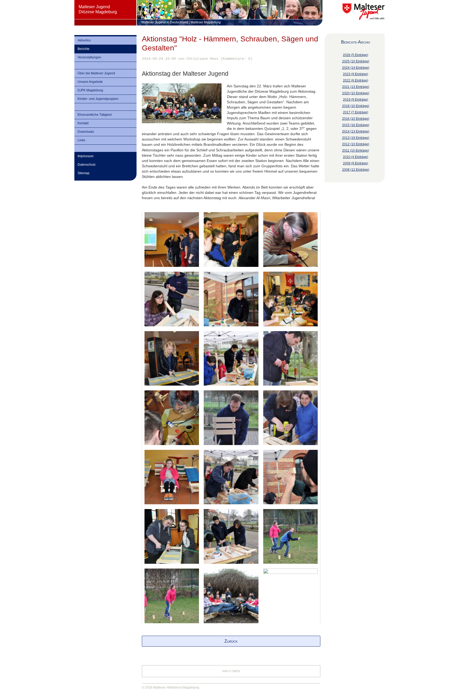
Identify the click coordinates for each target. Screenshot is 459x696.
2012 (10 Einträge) (355, 144)
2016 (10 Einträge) (355, 119)
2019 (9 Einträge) (355, 99)
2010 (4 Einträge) (355, 157)
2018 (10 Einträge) (355, 106)
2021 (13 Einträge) (355, 87)
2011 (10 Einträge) (355, 150)
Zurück (230, 641)
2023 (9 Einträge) (355, 74)
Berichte (84, 49)
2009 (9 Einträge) (355, 163)
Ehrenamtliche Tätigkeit (95, 115)
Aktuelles (84, 40)
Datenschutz (87, 164)
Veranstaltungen (89, 57)
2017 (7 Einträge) (355, 112)
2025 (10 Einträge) (355, 61)
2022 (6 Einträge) (355, 80)
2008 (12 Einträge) (355, 170)
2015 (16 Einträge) (355, 125)
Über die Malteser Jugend (96, 73)
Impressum (86, 156)
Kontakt (83, 123)
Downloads (86, 132)
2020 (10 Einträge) (355, 93)
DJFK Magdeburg (90, 90)
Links (81, 140)
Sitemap (84, 173)
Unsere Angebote (90, 82)
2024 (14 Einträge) (355, 68)
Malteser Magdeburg (206, 22)
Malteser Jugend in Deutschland (165, 22)
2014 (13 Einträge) (355, 131)
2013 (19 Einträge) (355, 138)
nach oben (231, 670)
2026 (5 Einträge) (355, 55)
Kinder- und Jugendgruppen (98, 99)
